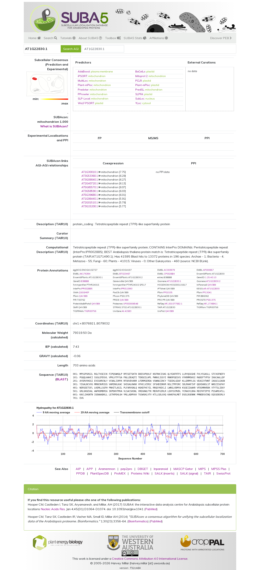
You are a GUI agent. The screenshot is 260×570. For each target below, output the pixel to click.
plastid (150, 71)
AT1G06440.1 (89, 198)
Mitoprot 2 (141, 76)
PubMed (151, 509)
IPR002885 (87, 288)
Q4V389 (211, 284)
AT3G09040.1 (89, 179)
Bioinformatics (138, 521)
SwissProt (223, 473)
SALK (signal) (189, 473)
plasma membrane (102, 71)
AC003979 (169, 270)
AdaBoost (84, 71)
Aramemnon (106, 469)
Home (32, 38)
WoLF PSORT (86, 103)
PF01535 (167, 292)
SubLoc (139, 98)
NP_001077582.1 (173, 303)
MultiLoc (83, 80)
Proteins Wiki (140, 473)
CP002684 (169, 273)
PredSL (139, 89)
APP (89, 469)
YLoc (138, 103)
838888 (85, 281)
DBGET (143, 469)
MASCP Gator (183, 469)
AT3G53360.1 (89, 175)
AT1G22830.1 (174, 281)
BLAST (61, 379)
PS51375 (211, 300)
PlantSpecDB (99, 473)
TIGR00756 (90, 311)
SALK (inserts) (165, 473)
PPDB (80, 473)
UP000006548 (130, 303)
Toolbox (111, 38)
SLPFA (139, 94)
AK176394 (85, 273)
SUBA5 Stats (133, 38)
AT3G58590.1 (89, 191)
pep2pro (126, 469)
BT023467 (124, 273)
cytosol (146, 103)
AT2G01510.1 (89, 202)
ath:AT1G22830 (211, 288)
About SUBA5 (89, 38)
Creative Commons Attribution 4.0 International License (149, 558)
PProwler (83, 94)
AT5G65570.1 (89, 187)
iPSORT (82, 76)
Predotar (83, 89)
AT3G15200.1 (89, 206)
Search (49, 38)
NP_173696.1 (211, 303)
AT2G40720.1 (89, 183)
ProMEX (119, 473)
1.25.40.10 (210, 277)
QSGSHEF (84, 292)
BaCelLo (140, 71)
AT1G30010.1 (89, 171)
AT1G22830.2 (213, 281)
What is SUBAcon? (54, 126)
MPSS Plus (218, 469)
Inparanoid (161, 469)
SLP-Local (84, 98)
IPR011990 (126, 288)
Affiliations (157, 38)
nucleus (150, 98)
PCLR (138, 80)
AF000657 (208, 270)
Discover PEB (220, 38)
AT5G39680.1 (89, 194)
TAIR (207, 473)
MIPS (202, 469)
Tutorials (66, 38)
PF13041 (207, 292)
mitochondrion (96, 76)
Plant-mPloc (85, 85)
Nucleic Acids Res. (53, 509)
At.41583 (126, 311)
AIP (78, 469)
